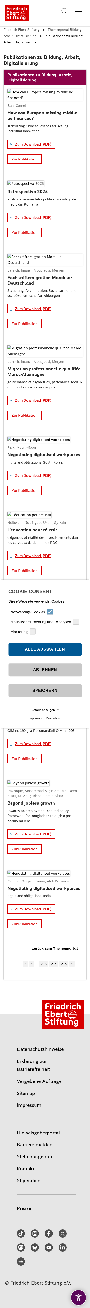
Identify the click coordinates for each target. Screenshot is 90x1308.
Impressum (36, 718)
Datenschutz (53, 718)
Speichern (45, 690)
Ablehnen (45, 670)
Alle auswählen (45, 649)
